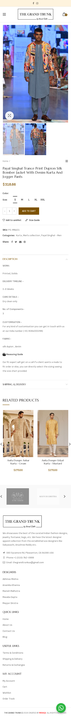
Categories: (9, 235)
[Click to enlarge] (9, 115)
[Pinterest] (25, 242)
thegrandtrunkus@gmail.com (28, 562)
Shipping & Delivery (14, 384)
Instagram (37, 3)
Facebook (33, 3)
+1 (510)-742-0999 (24, 557)
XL (35, 199)
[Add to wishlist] (29, 415)
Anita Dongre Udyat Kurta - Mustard (53, 462)
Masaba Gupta (10, 597)
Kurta (19, 235)
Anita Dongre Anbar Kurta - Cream (18, 462)
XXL (42, 199)
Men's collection (31, 235)
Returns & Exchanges (14, 664)
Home (5, 161)
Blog (5, 636)
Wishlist (7, 692)
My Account (9, 680)
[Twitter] (16, 242)
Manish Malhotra (11, 591)
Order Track (9, 698)
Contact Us (9, 631)
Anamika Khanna (11, 585)
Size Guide (34, 220)
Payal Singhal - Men (51, 235)
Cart (5, 686)
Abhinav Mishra (10, 579)
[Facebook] (12, 242)
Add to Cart (29, 211)
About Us (7, 624)
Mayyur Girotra (10, 603)
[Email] (20, 242)
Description (10, 259)
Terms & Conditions (13, 652)
